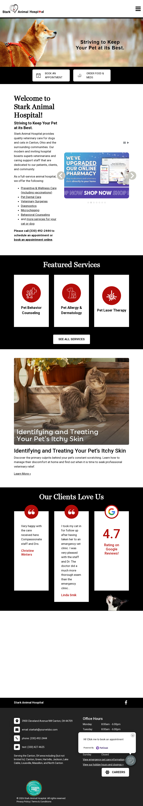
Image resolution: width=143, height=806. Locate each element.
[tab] (88, 202)
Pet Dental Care (31, 197)
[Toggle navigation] (138, 9)
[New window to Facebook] (126, 703)
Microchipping (30, 210)
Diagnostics (29, 206)
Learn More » (22, 473)
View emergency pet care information (104, 759)
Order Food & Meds (95, 75)
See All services (71, 339)
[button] (130, 760)
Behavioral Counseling (35, 214)
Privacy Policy (23, 801)
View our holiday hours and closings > (103, 764)
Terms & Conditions (41, 801)
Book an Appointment (53, 75)
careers (118, 772)
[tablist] (96, 202)
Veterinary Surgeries (34, 201)
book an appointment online (33, 239)
